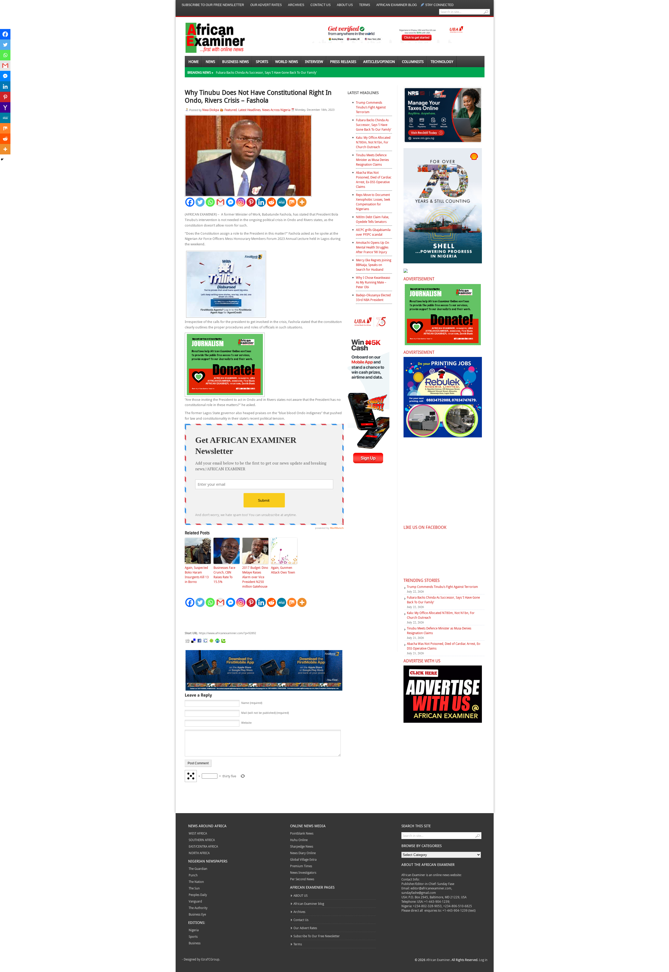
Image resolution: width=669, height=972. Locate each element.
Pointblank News (301, 833)
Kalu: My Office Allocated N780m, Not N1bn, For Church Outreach (373, 142)
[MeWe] (281, 202)
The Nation (196, 882)
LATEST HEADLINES (363, 92)
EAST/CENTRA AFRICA (203, 846)
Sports (262, 61)
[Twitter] (200, 202)
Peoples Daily (198, 895)
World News (286, 61)
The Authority (198, 908)
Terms (364, 5)
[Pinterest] (251, 202)
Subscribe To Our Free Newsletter (213, 5)
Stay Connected (439, 5)
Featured (230, 110)
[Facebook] (189, 202)
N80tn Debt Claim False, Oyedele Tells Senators (372, 219)
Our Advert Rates (266, 5)
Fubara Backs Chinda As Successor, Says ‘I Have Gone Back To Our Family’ (266, 72)
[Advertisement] (263, 619)
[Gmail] (220, 202)
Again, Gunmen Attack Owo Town (283, 569)
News (210, 61)
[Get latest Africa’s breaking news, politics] (209, 37)
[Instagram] (240, 202)
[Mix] (291, 202)
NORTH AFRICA (199, 853)
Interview (314, 61)
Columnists (413, 61)
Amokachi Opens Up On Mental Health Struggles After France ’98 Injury (372, 247)
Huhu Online (299, 840)
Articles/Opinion (379, 61)
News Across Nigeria (276, 110)
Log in (483, 960)
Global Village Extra (303, 859)
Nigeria (194, 930)
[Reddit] (271, 202)
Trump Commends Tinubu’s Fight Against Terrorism (371, 107)
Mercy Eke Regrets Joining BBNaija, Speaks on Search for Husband (373, 264)
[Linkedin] (261, 202)
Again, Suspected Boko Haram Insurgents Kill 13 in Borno (197, 574)
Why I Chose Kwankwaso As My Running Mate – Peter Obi (373, 282)
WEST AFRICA (198, 833)
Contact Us (320, 5)
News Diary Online (303, 853)
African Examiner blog (396, 5)
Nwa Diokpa (210, 110)
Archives (296, 5)
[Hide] (2, 159)
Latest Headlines (249, 110)
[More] (302, 202)
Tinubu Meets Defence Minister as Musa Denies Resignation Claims (372, 159)
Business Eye (197, 914)
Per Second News (302, 879)
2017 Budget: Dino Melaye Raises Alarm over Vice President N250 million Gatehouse (255, 576)
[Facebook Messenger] (230, 202)
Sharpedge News (301, 846)
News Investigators (303, 872)
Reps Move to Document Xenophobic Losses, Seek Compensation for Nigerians (373, 202)
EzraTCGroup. (210, 959)
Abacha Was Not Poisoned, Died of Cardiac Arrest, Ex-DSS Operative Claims (373, 179)
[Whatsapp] (210, 202)
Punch (193, 875)
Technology (442, 61)
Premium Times (301, 866)
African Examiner (438, 960)
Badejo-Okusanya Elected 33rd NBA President (373, 297)
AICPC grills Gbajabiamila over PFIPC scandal (373, 232)
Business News (235, 61)
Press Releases (343, 61)
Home (193, 61)
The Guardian (198, 868)
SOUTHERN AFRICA (202, 840)
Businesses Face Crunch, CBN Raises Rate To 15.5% (224, 574)
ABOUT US (345, 5)
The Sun (194, 888)
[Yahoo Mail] (5, 107)
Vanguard (195, 901)
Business (194, 943)
